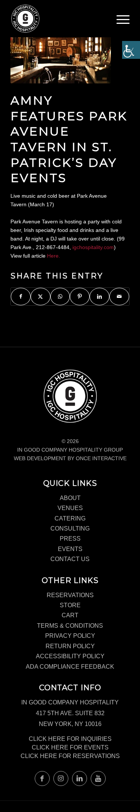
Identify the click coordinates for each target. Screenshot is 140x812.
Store (70, 605)
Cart (70, 615)
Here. (53, 256)
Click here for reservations (70, 756)
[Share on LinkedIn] (99, 296)
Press (70, 538)
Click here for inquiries (70, 739)
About (70, 498)
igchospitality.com (93, 247)
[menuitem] (123, 22)
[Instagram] (60, 778)
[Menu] (123, 20)
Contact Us (70, 559)
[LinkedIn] (79, 778)
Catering (70, 518)
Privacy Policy (70, 636)
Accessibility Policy (70, 656)
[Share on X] (40, 296)
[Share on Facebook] (21, 296)
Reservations (70, 595)
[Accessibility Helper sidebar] (131, 50)
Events (70, 549)
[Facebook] (42, 778)
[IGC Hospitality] (58, 19)
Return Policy (70, 646)
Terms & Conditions (70, 625)
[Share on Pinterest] (80, 296)
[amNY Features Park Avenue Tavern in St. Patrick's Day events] (60, 51)
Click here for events (70, 747)
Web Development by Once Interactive (70, 458)
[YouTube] (98, 778)
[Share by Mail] (119, 296)
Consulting (70, 528)
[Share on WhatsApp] (60, 296)
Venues (70, 508)
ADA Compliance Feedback (70, 666)
